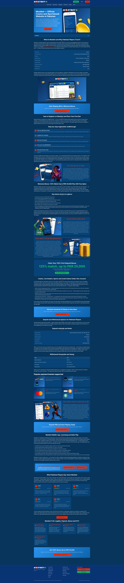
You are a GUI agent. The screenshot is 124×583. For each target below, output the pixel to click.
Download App (55, 4)
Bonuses (70, 4)
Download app (83, 571)
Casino (74, 4)
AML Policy (64, 570)
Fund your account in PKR (61, 429)
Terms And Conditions (66, 573)
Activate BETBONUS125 (61, 272)
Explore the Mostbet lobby (61, 314)
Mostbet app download (49, 46)
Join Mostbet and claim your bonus (61, 554)
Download (76, 1)
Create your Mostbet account (61, 111)
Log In (82, 1)
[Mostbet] (41, 2)
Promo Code (65, 4)
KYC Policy (64, 575)
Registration (60, 4)
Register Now (48, 29)
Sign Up (87, 1)
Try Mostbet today (61, 517)
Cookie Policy (65, 572)
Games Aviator (49, 4)
